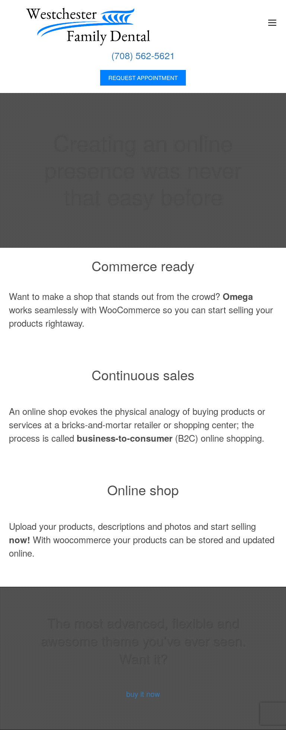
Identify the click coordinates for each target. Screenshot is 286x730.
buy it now (143, 693)
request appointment (143, 77)
